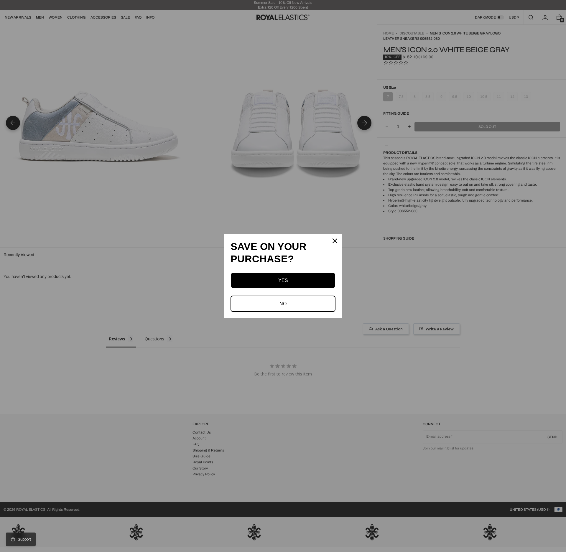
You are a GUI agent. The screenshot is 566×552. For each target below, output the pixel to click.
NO (283, 303)
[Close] (335, 241)
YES (283, 280)
